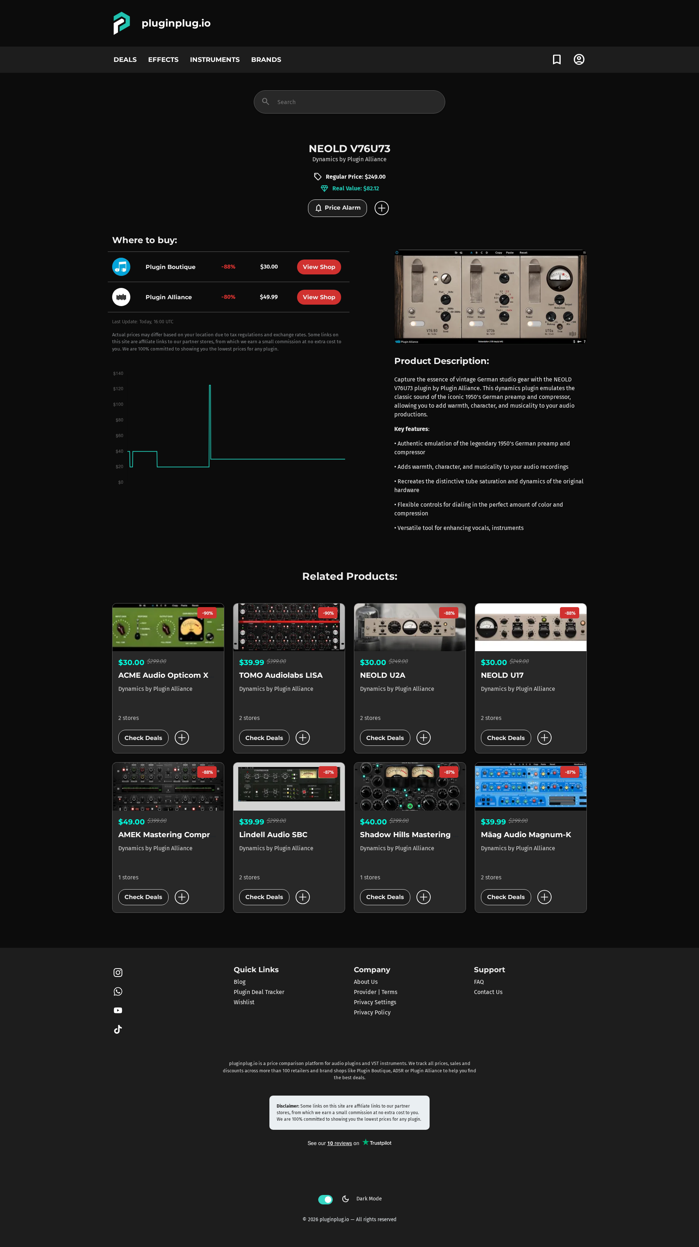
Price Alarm (337, 208)
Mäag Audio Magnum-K (526, 834)
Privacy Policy (372, 1012)
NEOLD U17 (502, 675)
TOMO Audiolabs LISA (281, 675)
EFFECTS (163, 59)
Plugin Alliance (367, 159)
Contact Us (488, 992)
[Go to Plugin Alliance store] (123, 296)
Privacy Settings (375, 1002)
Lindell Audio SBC (273, 834)
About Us (366, 981)
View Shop (319, 267)
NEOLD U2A (382, 675)
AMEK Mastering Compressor (174, 834)
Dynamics (325, 159)
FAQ (479, 981)
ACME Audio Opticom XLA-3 (171, 675)
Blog (239, 981)
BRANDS (266, 59)
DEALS (125, 59)
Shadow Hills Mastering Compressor (429, 834)
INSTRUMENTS (215, 59)
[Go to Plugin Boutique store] (123, 266)
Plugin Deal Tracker (259, 992)
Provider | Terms (375, 992)
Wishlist (244, 1002)
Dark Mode (361, 1199)
